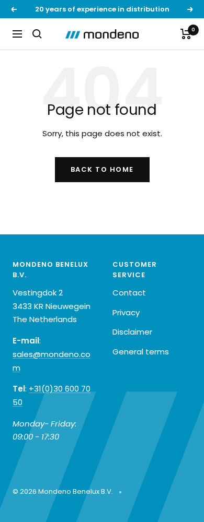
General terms (140, 351)
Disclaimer (132, 331)
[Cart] (185, 34)
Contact (129, 292)
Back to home (102, 169)
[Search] (37, 34)
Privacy (126, 312)
